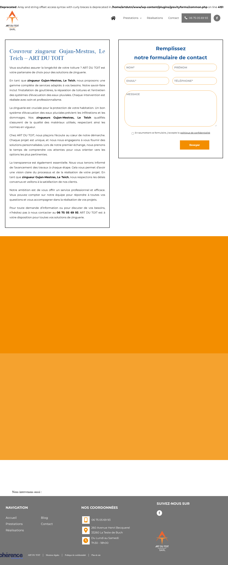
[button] (114, 492)
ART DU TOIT (34, 555)
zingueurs (43, 117)
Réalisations (15, 530)
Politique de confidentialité (75, 555)
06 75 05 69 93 (100, 519)
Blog (44, 518)
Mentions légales (52, 555)
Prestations (14, 524)
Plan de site (95, 555)
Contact (47, 524)
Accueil (11, 518)
